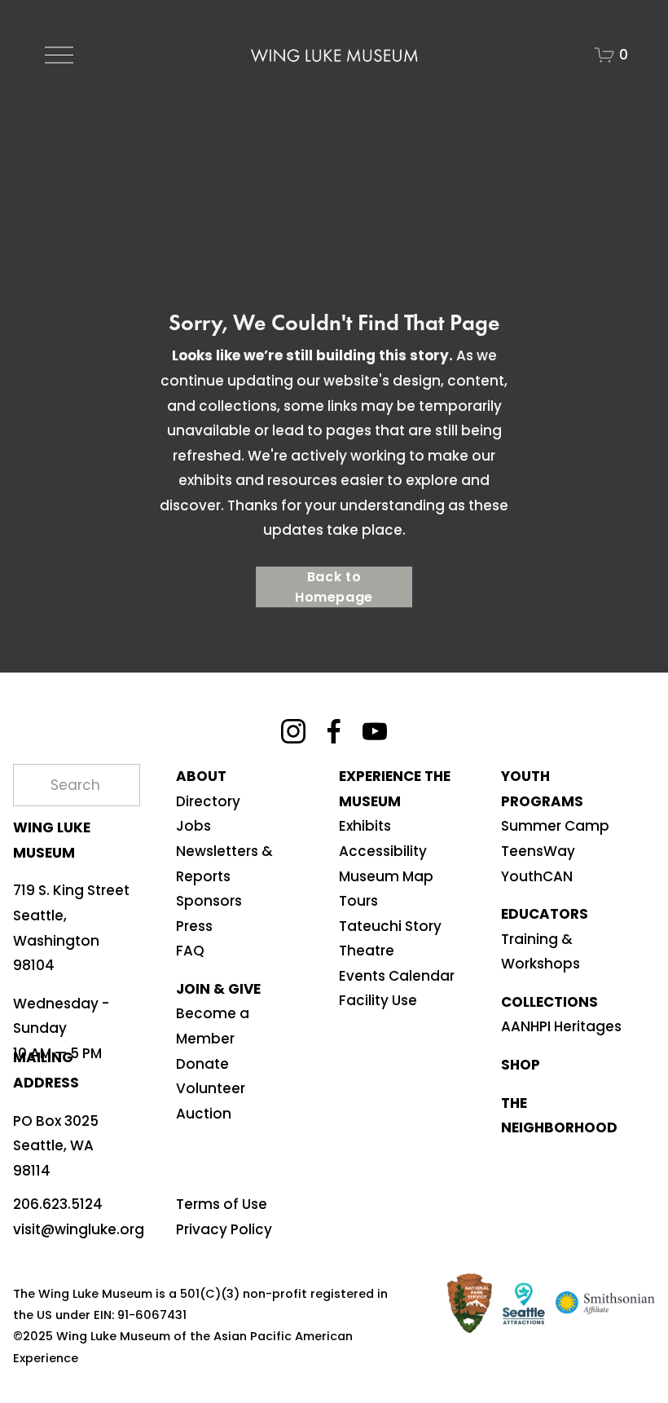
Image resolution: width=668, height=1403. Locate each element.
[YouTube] (375, 731)
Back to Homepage (334, 587)
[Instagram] (293, 731)
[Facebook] (334, 731)
